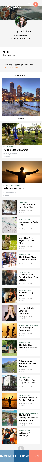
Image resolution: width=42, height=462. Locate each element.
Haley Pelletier (11, 154)
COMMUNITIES (7, 456)
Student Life (24, 220)
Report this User (11, 67)
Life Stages (8, 146)
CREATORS (21, 456)
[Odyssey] (13, 6)
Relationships (25, 272)
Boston (21, 118)
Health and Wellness (13, 185)
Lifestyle (23, 202)
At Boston (7, 156)
